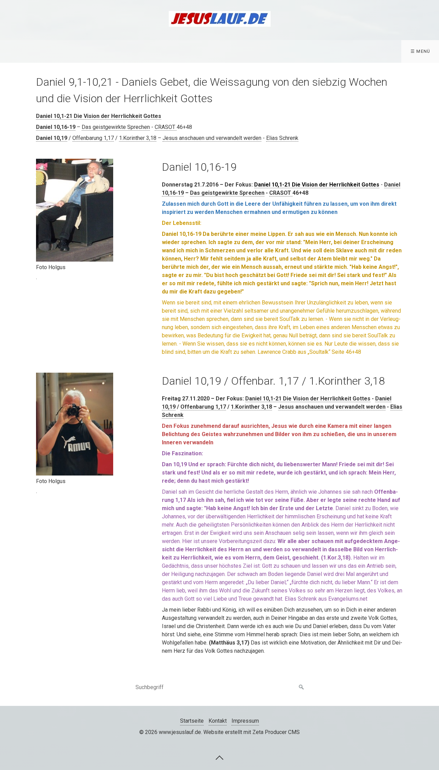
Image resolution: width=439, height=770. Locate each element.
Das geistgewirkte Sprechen (116, 127)
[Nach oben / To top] (219, 757)
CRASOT (166, 127)
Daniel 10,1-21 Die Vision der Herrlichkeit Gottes (98, 116)
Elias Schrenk (282, 138)
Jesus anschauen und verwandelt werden (212, 138)
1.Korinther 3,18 (137, 138)
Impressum (245, 721)
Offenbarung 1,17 (93, 138)
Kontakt (218, 721)
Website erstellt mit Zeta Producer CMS (251, 732)
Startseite (192, 721)
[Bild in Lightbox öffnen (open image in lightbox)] (74, 210)
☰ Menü (420, 51)
